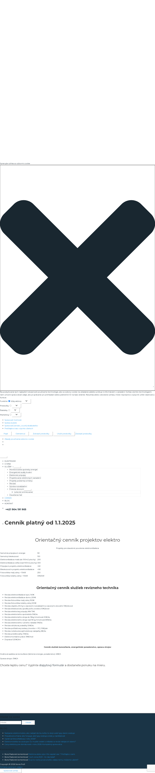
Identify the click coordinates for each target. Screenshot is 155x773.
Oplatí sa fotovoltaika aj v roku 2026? (20, 739)
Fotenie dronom (17, 489)
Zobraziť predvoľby (41, 434)
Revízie (13, 484)
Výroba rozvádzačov (18, 486)
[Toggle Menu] (17, 467)
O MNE (8, 464)
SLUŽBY (8, 467)
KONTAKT (9, 503)
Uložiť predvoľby (64, 434)
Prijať (6, 434)
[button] (77, 278)
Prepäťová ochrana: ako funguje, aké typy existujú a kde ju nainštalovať (35, 736)
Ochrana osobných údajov (11, 767)
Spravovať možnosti (13, 420)
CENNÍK (8, 498)
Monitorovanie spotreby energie (23, 469)
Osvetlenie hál (16, 495)
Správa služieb (11, 423)
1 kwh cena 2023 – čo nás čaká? (41, 757)
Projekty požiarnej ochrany (21, 481)
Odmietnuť (20, 434)
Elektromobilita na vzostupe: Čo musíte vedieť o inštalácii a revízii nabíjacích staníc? (40, 742)
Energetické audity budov (21, 472)
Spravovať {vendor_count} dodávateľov (21, 426)
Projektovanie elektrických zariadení (25, 478)
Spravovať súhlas (11, 771)
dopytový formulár (51, 665)
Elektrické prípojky (18, 475)
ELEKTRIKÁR (10, 461)
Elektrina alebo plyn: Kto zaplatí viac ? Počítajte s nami (51, 754)
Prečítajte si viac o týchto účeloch (19, 428)
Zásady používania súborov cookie (19, 439)
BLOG (7, 501)
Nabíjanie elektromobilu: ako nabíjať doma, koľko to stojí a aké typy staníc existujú (40, 733)
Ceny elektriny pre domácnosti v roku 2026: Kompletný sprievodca (33, 744)
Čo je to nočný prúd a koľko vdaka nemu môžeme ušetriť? (53, 760)
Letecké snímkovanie (23, 492)
